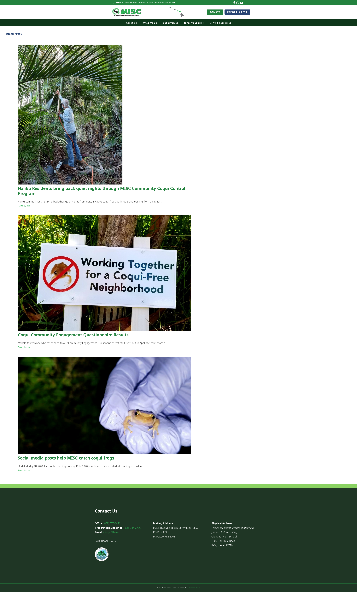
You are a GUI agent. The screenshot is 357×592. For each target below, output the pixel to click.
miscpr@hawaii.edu (114, 532)
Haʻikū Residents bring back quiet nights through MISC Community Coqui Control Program (101, 190)
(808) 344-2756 (132, 527)
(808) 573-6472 (112, 523)
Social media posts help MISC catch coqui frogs (66, 458)
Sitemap (192, 588)
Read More (24, 206)
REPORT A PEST (237, 12)
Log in (198, 588)
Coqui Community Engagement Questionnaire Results (73, 335)
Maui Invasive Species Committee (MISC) (127, 12)
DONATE (214, 12)
